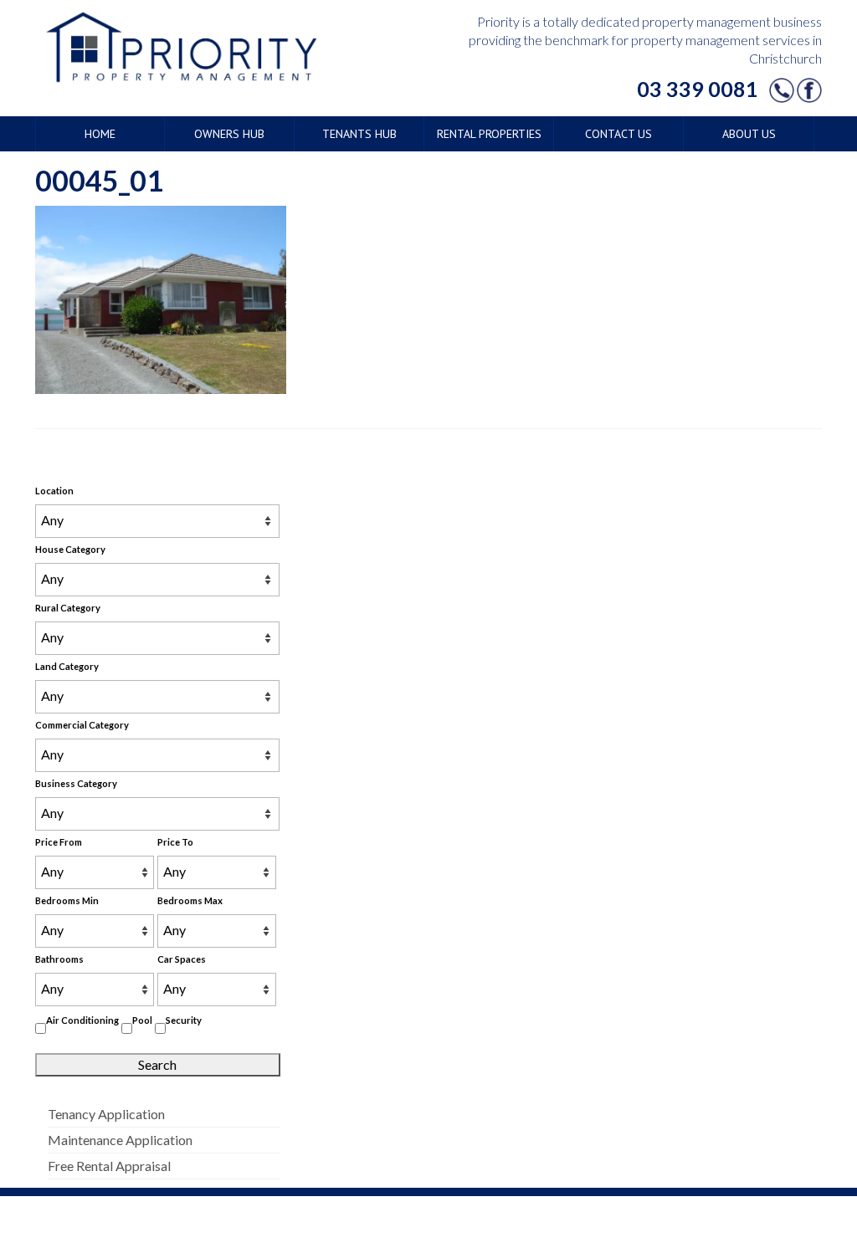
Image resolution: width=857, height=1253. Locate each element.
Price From (58, 841)
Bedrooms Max (190, 900)
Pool (142, 1020)
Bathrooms (59, 959)
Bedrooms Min (67, 900)
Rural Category (67, 607)
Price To (175, 841)
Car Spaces (181, 959)
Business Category (76, 783)
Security (184, 1020)
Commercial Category (82, 724)
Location (54, 490)
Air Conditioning (82, 1020)
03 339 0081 (697, 88)
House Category (70, 549)
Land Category (67, 666)
